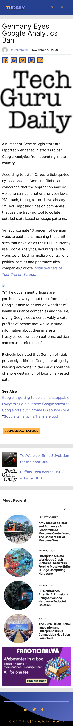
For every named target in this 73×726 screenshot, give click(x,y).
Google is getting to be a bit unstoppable (35, 397)
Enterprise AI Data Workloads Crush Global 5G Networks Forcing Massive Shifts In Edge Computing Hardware (55, 564)
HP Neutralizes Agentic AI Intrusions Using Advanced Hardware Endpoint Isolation (53, 598)
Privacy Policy (41, 721)
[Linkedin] (25, 709)
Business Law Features (21, 430)
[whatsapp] (14, 60)
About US (58, 721)
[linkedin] (31, 60)
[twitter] (22, 60)
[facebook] (5, 60)
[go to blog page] (64, 509)
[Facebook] (42, 709)
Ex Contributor (19, 49)
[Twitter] (34, 709)
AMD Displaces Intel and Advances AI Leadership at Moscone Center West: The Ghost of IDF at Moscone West (55, 531)
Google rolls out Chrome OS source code (35, 410)
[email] (40, 60)
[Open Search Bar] (52, 7)
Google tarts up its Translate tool (31, 416)
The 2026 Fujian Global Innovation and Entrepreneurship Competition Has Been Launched (55, 631)
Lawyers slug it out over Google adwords (35, 404)
